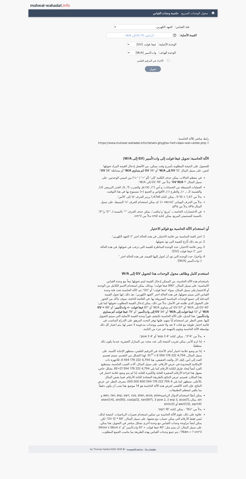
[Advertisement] (153, 101)
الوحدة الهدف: (167, 52)
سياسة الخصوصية (135, 449)
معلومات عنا (150, 449)
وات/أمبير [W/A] (188, 260)
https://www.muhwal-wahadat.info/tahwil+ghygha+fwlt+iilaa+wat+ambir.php (152, 143)
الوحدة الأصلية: (167, 44)
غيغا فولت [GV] (182, 251)
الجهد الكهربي (121, 236)
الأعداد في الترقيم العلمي (150, 60)
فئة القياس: (182, 27)
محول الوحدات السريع (194, 13)
